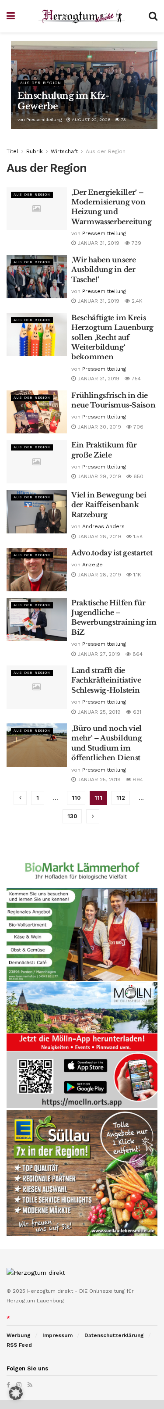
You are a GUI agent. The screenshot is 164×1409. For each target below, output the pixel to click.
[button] (15, 1393)
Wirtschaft (64, 151)
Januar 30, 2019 (98, 427)
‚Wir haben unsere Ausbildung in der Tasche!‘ (103, 269)
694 (137, 779)
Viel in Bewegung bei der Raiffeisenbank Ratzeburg (109, 504)
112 (120, 797)
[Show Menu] (11, 16)
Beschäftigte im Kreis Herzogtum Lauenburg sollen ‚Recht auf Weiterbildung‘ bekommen (112, 337)
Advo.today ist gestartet (111, 552)
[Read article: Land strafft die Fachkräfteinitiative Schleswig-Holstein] (37, 687)
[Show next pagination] (92, 816)
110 (76, 797)
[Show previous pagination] (20, 798)
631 (136, 712)
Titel (12, 151)
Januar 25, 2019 (98, 712)
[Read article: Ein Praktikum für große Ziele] (37, 461)
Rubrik (34, 151)
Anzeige (92, 564)
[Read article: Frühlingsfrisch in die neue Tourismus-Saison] (37, 412)
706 (137, 427)
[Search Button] (153, 16)
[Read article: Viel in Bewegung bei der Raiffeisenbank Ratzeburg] (37, 511)
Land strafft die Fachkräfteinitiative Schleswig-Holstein (106, 680)
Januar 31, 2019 (97, 243)
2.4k (136, 301)
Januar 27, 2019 (98, 654)
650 (137, 476)
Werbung (19, 1335)
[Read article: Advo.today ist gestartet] (37, 569)
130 (72, 816)
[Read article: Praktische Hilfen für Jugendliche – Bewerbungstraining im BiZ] (37, 619)
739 (135, 243)
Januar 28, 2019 (98, 536)
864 (137, 654)
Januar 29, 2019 (98, 476)
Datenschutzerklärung (114, 1335)
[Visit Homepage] (81, 16)
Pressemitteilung (44, 119)
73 (122, 119)
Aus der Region (40, 83)
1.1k (136, 575)
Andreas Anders (103, 526)
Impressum (57, 1335)
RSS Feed (19, 1345)
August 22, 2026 (90, 119)
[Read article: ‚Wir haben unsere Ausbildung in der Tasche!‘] (37, 276)
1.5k (137, 536)
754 (135, 378)
